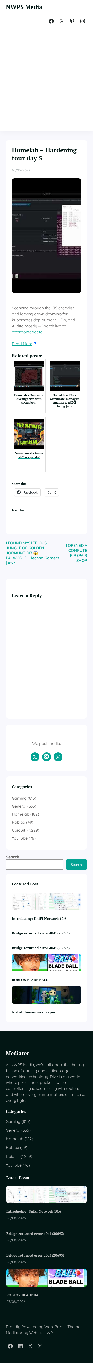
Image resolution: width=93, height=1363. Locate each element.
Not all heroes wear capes (33, 1012)
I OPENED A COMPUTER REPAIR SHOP (76, 553)
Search (12, 856)
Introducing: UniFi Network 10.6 (39, 918)
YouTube (20, 838)
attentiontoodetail (28, 331)
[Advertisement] (46, 78)
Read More (22, 343)
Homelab (20, 814)
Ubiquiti (19, 830)
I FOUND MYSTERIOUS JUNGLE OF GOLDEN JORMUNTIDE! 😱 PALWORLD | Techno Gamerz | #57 (32, 552)
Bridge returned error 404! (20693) (41, 933)
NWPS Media (24, 7)
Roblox (18, 822)
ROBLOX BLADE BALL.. (31, 979)
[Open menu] (9, 21)
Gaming (19, 798)
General (19, 806)
